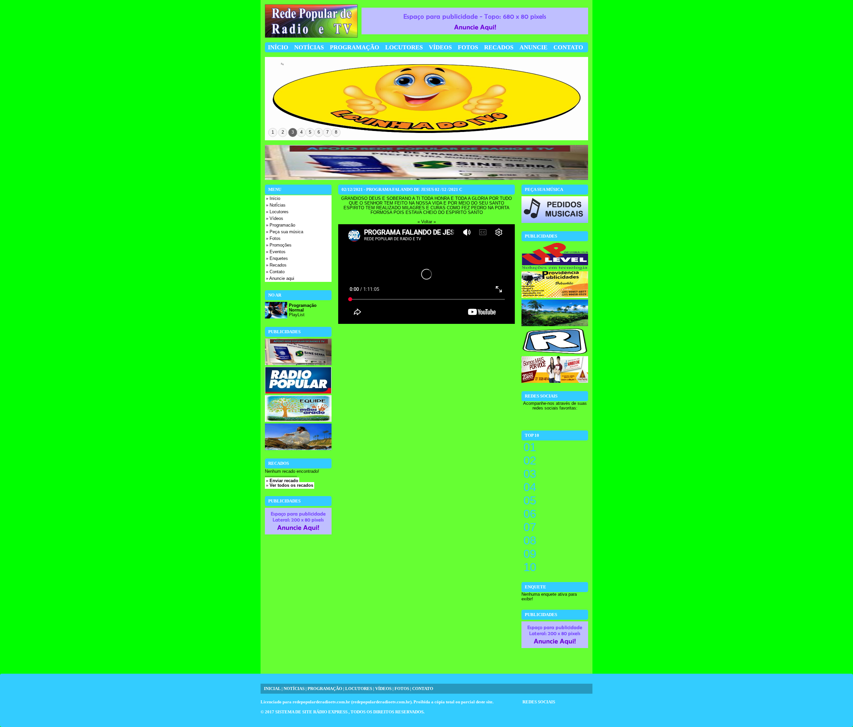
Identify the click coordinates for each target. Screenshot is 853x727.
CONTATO (422, 688)
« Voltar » (427, 222)
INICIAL (272, 688)
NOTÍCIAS (294, 688)
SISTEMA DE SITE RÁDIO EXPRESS (312, 712)
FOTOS (402, 688)
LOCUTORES (358, 688)
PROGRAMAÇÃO (325, 688)
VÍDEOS (383, 688)
